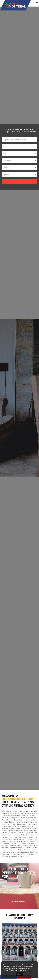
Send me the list (20, 901)
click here (22, 970)
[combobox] (19, 146)
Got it (19, 974)
